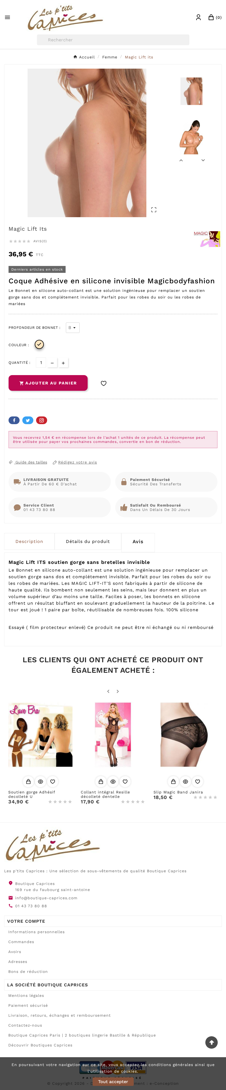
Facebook (14, 420)
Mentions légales (26, 995)
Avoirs (14, 951)
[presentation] (138, 542)
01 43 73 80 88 (31, 906)
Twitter (27, 420)
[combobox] (113, 39)
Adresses (17, 961)
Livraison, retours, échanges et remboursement (59, 1015)
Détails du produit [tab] (88, 541)
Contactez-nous (25, 1025)
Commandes (21, 942)
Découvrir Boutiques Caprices (40, 1045)
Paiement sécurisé (28, 1005)
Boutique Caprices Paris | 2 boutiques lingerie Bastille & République (82, 1035)
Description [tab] (29, 541)
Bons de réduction (28, 971)
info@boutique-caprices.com (46, 898)
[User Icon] (198, 17)
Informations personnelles (36, 932)
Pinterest (41, 420)
